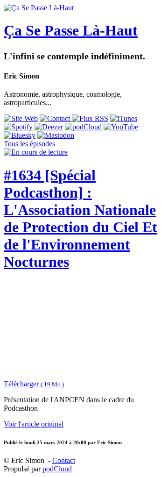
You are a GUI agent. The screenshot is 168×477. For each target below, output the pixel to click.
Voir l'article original (33, 424)
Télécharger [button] (34, 384)
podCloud (57, 469)
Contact (63, 460)
